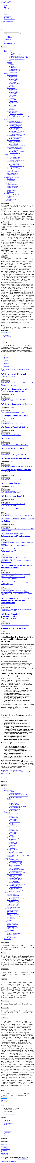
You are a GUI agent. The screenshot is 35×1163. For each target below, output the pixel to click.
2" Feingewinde (25, 226)
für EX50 (22, 322)
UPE (28, 216)
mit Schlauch (19, 300)
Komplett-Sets (14, 79)
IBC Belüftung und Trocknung (18, 67)
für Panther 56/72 (14, 313)
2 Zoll (4, 253)
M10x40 (21, 289)
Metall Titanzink (7, 274)
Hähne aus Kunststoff (12, 184)
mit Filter (3, 293)
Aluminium (25, 211)
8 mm (19, 231)
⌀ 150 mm (5, 248)
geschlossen (4, 266)
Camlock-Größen (5, 1149)
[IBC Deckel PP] (11, 435)
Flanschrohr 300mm (24, 311)
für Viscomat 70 (26, 313)
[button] (11, 770)
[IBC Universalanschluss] (13, 504)
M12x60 (28, 289)
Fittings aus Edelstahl (12, 161)
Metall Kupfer (12, 266)
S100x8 (10, 226)
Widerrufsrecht (7, 1120)
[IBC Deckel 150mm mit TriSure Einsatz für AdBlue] (17, 515)
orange (31, 327)
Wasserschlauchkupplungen (17, 134)
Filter (11, 85)
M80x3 (16, 226)
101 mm (24, 242)
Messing (12, 219)
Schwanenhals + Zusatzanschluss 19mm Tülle (12, 271)
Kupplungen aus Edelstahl (14, 125)
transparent (23, 329)
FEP (21, 215)
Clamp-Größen (4, 1154)
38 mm (32, 235)
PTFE (22, 219)
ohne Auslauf (10, 316)
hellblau (25, 327)
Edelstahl (3, 218)
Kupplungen (7, 119)
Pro (27, 281)
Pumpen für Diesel (12, 75)
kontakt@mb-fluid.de (9, 1114)
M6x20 (9, 289)
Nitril (4, 211)
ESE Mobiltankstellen (12, 173)
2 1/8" (11, 206)
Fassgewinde (4, 1144)
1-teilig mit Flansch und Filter (19, 309)
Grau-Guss (16, 216)
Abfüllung (9, 62)
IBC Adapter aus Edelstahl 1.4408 (19, 57)
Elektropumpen (14, 78)
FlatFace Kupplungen (16, 132)
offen (24, 261)
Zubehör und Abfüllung (13, 176)
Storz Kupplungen (15, 130)
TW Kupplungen (14, 128)
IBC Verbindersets (15, 69)
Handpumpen (13, 76)
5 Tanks (30, 261)
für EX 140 (24, 321)
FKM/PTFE (28, 215)
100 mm (12, 242)
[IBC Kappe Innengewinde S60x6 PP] (13, 455)
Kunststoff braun (7, 258)
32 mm (20, 235)
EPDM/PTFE (26, 218)
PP (3, 221)
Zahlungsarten (7, 1132)
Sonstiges (9, 63)
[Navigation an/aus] (1, 29)
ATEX (23, 279)
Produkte (6, 335)
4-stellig (24, 303)
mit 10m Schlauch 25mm (7, 300)
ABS (2, 216)
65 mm (2, 240)
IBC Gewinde (4, 1146)
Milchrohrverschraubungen (17, 160)
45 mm (22, 237)
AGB (5, 1124)
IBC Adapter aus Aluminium (17, 59)
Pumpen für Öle (11, 88)
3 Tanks (9, 305)
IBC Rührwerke (14, 66)
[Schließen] (1, 776)
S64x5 (15, 224)
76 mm (20, 240)
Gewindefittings (14, 158)
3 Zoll (16, 253)
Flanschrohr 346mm (11, 311)
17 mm (6, 234)
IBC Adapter (10, 53)
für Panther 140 (23, 314)
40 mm (10, 237)
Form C (29, 322)
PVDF (9, 213)
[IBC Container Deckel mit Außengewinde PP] (17, 544)
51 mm (6, 239)
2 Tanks (30, 303)
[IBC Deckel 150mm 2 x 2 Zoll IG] (12, 423)
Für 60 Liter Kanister (14, 265)
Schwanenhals (9, 263)
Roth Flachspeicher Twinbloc (10, 277)
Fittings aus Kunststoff (13, 157)
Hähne (5, 183)
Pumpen (6, 73)
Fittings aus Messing (12, 167)
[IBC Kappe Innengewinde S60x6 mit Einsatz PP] (16, 466)
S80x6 (32, 224)
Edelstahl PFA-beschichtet (20, 213)
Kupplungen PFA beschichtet (14, 135)
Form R (3, 324)
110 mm (5, 243)
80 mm (32, 240)
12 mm (15, 232)
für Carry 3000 (11, 319)
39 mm (4, 237)
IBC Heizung (13, 72)
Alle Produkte (7, 50)
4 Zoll (22, 253)
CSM (10, 215)
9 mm (24, 231)
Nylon (23, 216)
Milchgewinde (4, 1151)
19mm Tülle (10, 290)
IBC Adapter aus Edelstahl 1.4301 (19, 56)
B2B (5, 1133)
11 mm (2, 232)
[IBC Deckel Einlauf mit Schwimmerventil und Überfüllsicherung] (17, 610)
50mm (25, 248)
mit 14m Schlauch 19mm (17, 298)
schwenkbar (6, 303)
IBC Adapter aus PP (15, 54)
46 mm (28, 237)
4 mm (4, 231)
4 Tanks (25, 305)
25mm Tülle (18, 290)
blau (10, 327)
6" (3, 208)
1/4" (8, 205)
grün (15, 327)
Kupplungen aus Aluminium (14, 147)
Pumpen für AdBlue (12, 111)
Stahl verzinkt (30, 219)
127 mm (18, 243)
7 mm (14, 231)
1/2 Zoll (5, 252)
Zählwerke (13, 82)
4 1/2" (29, 206)
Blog (5, 1135)
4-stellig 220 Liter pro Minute (26, 301)
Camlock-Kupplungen (16, 137)
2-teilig (7, 309)
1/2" (17, 205)
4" (24, 206)
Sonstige (9, 181)
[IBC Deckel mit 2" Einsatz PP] (15, 445)
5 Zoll (27, 253)
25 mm (30, 234)
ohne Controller (16, 261)
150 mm (24, 243)
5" (33, 206)
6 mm (9, 231)
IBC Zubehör (7, 52)
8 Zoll (6, 255)
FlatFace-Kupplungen (16, 124)
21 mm (24, 234)
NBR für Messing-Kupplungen (25, 319)
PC (30, 213)
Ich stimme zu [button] (12, 1161)
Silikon (16, 215)
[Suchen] (20, 33)
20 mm (18, 234)
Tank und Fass (7, 170)
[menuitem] (5, 5)
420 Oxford (9, 216)
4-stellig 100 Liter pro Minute (21, 295)
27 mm (8, 235)
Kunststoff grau (17, 258)
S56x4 (4, 224)
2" (6, 206)
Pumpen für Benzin (12, 99)
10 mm (30, 231)
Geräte (9, 197)
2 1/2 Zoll (10, 253)
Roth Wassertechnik (12, 174)
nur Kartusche (17, 305)
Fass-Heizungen (11, 180)
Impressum (7, 1121)
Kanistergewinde (5, 1147)
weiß (12, 329)
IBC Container (14, 65)
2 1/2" (16, 206)
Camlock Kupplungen (16, 122)
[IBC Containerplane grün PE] (11, 479)
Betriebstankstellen (15, 83)
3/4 (10, 208)
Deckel (9, 60)
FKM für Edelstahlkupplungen (10, 321)
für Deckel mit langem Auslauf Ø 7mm (19, 285)
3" (21, 206)
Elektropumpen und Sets (16, 114)
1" (25, 205)
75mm (30, 248)
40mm (19, 248)
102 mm (31, 242)
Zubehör (12, 115)
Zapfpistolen (13, 80)
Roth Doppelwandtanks (13, 171)
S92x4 (4, 226)
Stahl (12, 218)
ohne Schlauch (12, 301)
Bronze (32, 211)
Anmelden (6, 17)
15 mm (27, 232)
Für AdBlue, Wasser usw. (12, 306)
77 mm (26, 240)
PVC (4, 213)
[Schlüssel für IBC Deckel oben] (15, 625)
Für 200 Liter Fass (5, 261)
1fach (25, 258)
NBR (17, 219)
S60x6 (10, 224)
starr (18, 303)
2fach (2, 263)
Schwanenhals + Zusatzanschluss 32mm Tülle (22, 276)
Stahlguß (18, 218)
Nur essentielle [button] (4, 1161)
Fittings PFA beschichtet (13, 168)
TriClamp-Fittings (15, 164)
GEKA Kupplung (20, 245)
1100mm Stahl (21, 308)
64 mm (30, 239)
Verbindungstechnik (12, 196)
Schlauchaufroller (11, 199)
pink (4, 329)
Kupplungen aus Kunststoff (14, 121)
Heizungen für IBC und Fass (11, 177)
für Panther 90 (13, 314)
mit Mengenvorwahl (12, 269)
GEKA (25, 290)
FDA (7, 276)
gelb (17, 329)
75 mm (14, 240)
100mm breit (25, 306)
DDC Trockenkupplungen (17, 131)
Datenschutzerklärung (9, 1123)
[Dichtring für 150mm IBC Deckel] (12, 412)
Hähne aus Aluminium (13, 189)
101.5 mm (5, 242)
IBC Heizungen (11, 179)
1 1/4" (30, 205)
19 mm (12, 234)
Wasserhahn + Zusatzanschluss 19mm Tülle (20, 260)
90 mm (18, 242)
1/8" (4, 205)
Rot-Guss (5, 219)
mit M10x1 (22, 317)
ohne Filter (28, 292)
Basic (11, 281)
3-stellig (13, 303)
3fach (20, 266)
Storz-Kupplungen (15, 153)
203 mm (11, 245)
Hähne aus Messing (12, 187)
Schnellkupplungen (15, 70)
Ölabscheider (7, 200)
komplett (3, 305)
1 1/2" (2, 206)
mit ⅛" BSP (14, 317)
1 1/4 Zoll (23, 252)
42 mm (16, 237)
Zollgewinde (4, 1150)
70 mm (8, 240)
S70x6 (21, 224)
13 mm (21, 232)
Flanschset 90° (4, 313)
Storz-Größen (4, 1153)
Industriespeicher (19, 281)
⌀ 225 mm (13, 248)
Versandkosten (7, 1131)
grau (19, 327)
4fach (27, 269)
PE (8, 218)
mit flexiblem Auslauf (21, 316)
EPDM (9, 211)
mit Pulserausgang (18, 282)
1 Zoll (16, 252)
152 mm (31, 243)
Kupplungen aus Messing (13, 140)
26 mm (2, 235)
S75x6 (26, 224)
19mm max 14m (11, 297)
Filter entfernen (4, 1100)
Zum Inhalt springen (6, 1)
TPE (7, 221)
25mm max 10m (22, 297)
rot (8, 329)
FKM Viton (17, 211)
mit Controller (25, 265)
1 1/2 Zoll (30, 252)
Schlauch (12, 86)
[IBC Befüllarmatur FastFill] (11, 491)
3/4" (22, 205)
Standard (21, 269)
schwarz (5, 327)
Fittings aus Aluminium (13, 155)
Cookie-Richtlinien (23, 1159)
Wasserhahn (4, 260)
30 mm (14, 235)
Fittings (6, 154)
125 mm (11, 243)
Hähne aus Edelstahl (12, 186)
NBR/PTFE (4, 215)
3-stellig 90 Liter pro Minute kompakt (17, 293)
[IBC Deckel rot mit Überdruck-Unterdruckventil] (17, 370)
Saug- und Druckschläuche (14, 194)
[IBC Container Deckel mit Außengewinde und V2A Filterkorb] (17, 530)
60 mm (18, 239)
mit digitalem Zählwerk (27, 273)
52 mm (12, 239)
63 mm (24, 239)
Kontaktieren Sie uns (9, 19)
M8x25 (15, 289)
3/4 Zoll (11, 252)
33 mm (26, 235)
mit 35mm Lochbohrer (17, 292)
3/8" (13, 205)
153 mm (5, 245)
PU (33, 218)
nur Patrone (29, 298)
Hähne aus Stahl (11, 190)
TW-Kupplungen (14, 138)
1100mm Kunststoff (10, 308)
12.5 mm (8, 232)
